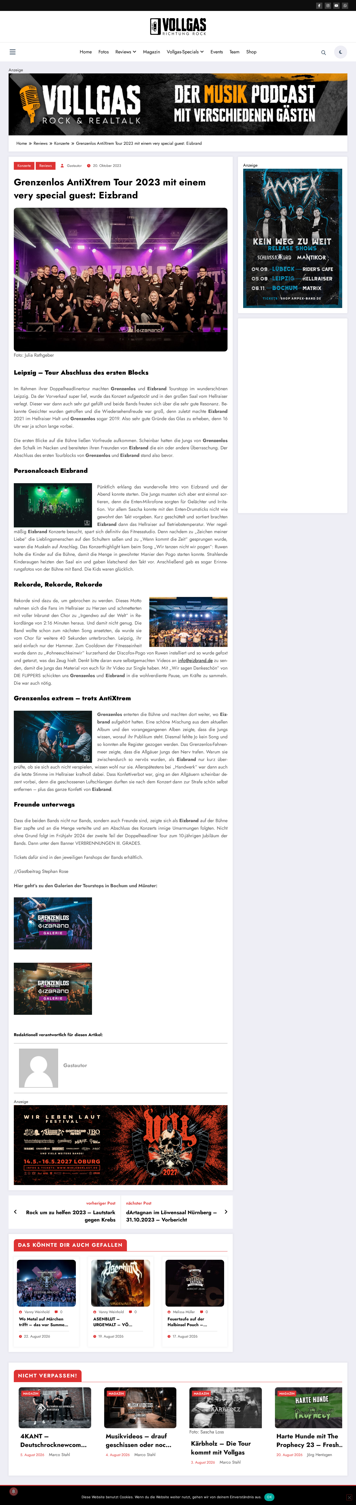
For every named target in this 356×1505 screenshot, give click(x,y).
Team (235, 51)
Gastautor (74, 165)
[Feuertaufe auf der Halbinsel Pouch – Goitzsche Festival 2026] (194, 1283)
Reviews (123, 51)
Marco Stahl (54, 1455)
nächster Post (138, 1203)
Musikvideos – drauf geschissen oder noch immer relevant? (47, 1440)
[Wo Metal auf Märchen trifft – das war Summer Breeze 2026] (46, 1283)
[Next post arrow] (226, 1212)
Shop (251, 51)
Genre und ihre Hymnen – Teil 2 (296, 1440)
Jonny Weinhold (315, 1455)
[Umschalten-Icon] (12, 52)
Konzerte (24, 165)
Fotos (104, 51)
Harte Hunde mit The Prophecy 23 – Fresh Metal (217, 1440)
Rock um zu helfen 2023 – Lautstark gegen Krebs (70, 1216)
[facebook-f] (319, 6)
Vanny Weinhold (37, 1311)
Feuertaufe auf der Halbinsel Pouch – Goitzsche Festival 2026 (191, 1322)
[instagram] (328, 6)
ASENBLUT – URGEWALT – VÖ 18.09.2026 (110, 1322)
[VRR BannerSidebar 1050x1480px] (292, 238)
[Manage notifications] (13, 1491)
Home (86, 51)
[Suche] (323, 52)
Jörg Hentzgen (229, 1455)
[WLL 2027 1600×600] (121, 1145)
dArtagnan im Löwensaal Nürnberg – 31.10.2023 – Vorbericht (171, 1216)
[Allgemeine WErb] (178, 104)
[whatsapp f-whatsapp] (345, 6)
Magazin (151, 51)
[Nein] (349, 1497)
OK (269, 1497)
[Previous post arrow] (15, 1212)
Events (217, 51)
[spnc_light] (340, 52)
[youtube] (336, 6)
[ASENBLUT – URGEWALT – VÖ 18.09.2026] (120, 1283)
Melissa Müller (184, 1311)
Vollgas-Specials (183, 51)
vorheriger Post (100, 1203)
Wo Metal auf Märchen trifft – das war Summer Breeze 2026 (42, 1322)
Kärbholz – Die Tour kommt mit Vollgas (131, 1448)
